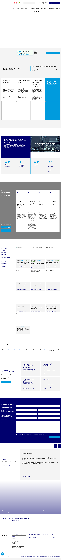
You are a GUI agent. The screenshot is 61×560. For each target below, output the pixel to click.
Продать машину (6, 229)
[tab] (6, 192)
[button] (55, 445)
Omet (52, 260)
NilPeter (22, 283)
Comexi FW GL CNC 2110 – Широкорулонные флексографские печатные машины (23, 329)
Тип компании (41, 408)
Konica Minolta (38, 260)
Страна (17, 412)
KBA (22, 260)
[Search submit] (34, 3)
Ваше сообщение (19, 420)
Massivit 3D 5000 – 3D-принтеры (52, 285)
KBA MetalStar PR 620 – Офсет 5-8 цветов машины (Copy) (23, 263)
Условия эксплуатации (26, 434)
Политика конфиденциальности (38, 434)
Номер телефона (41, 412)
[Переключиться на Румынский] (16, 2)
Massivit (52, 283)
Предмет (40, 416)
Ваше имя (18, 404)
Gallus (37, 304)
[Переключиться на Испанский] (14, 3)
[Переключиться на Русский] (18, 3)
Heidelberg (38, 283)
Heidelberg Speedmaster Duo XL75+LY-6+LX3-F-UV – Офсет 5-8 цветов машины (37, 286)
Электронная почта (20, 416)
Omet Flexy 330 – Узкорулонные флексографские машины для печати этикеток (52, 263)
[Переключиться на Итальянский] (20, 2)
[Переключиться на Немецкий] (16, 3)
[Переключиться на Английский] (14, 2)
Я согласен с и (31, 434)
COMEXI (22, 326)
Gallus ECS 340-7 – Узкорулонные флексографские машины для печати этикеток (37, 307)
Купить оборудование (6, 227)
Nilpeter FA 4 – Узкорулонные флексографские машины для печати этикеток (22, 286)
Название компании (20, 408)
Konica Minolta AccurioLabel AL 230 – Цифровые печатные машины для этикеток (37, 264)
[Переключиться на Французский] (18, 2)
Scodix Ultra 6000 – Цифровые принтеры (22, 307)
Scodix (22, 304)
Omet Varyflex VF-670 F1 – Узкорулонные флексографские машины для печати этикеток (51, 307)
